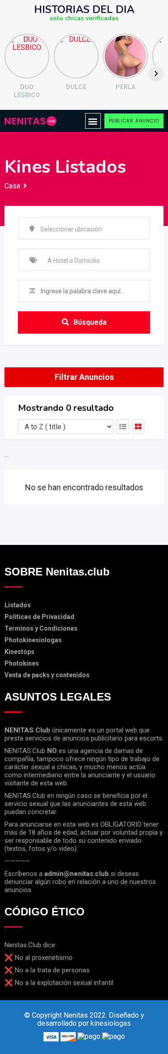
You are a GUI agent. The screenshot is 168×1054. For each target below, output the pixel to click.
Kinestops (19, 651)
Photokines (21, 663)
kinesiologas (110, 1023)
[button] (93, 121)
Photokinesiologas (33, 640)
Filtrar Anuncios (84, 377)
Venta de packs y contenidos (47, 675)
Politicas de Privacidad (39, 616)
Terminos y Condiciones (41, 628)
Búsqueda (90, 322)
